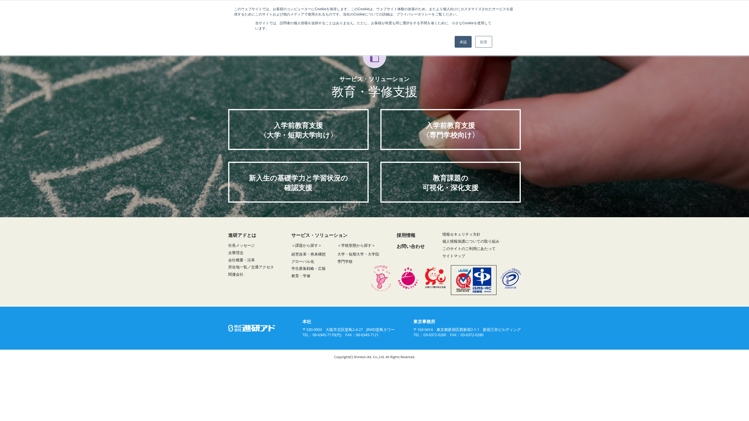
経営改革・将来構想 (308, 254)
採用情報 (406, 235)
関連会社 (235, 274)
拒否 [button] (483, 41)
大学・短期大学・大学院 (358, 254)
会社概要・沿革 (241, 260)
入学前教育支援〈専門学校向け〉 (450, 130)
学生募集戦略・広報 (308, 268)
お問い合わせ (411, 246)
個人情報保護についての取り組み (470, 241)
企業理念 (235, 252)
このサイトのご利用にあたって (469, 248)
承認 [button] (463, 41)
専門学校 (345, 261)
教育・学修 (300, 275)
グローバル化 (302, 261)
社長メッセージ (241, 245)
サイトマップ (453, 255)
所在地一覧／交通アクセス (251, 267)
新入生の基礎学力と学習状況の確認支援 (298, 182)
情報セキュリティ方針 (461, 234)
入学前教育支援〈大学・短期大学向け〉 (298, 130)
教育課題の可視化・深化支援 (450, 182)
